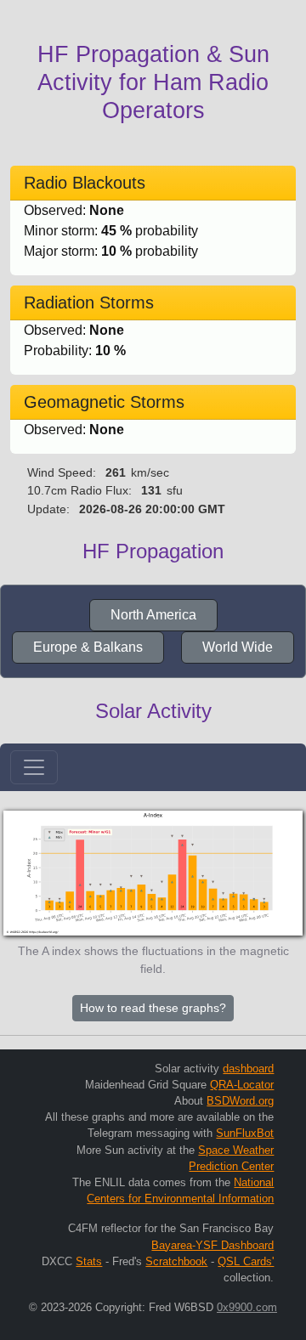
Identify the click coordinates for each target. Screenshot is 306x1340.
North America (153, 615)
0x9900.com (247, 1307)
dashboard (248, 1068)
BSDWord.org (240, 1100)
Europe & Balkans (88, 647)
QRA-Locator (242, 1084)
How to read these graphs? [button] (153, 1008)
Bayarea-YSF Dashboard (212, 1245)
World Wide (237, 647)
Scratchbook (176, 1261)
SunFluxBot (245, 1133)
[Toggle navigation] (34, 767)
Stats (89, 1261)
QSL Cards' (246, 1261)
